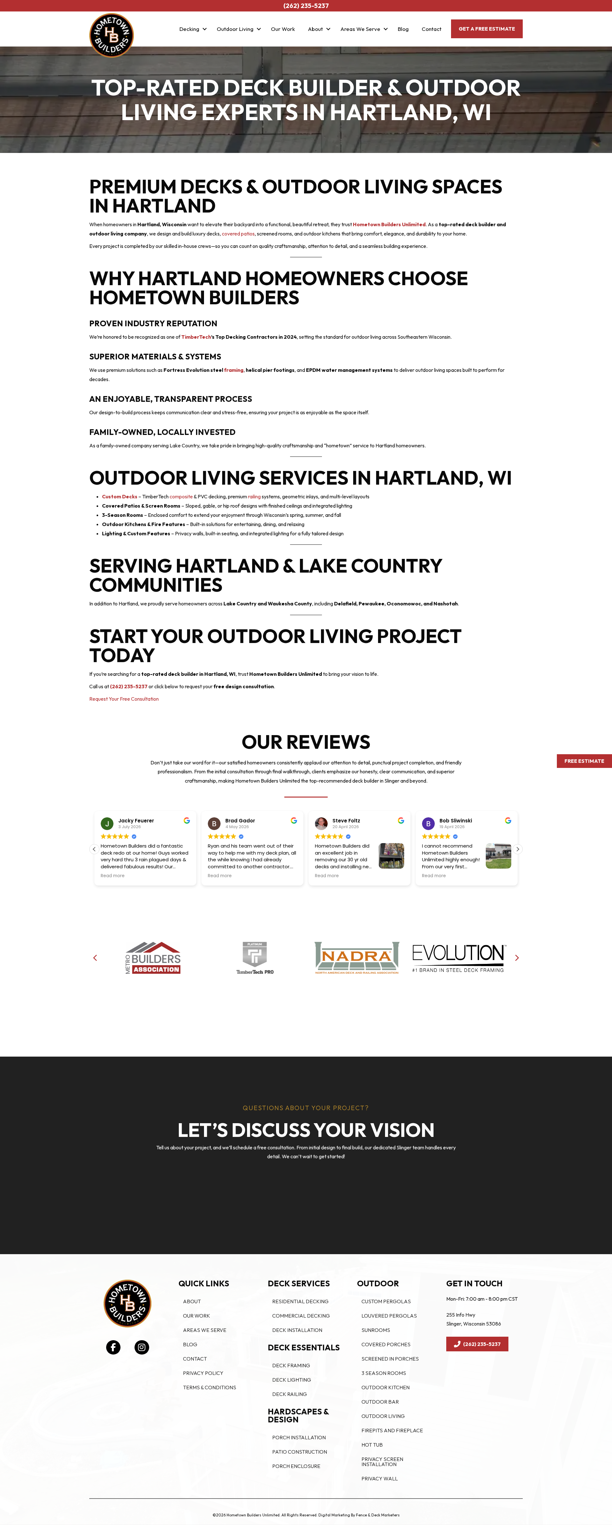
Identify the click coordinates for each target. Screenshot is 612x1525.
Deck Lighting (291, 1380)
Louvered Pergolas (389, 1315)
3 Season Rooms (383, 1373)
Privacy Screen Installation (382, 1461)
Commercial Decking (301, 1315)
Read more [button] (113, 876)
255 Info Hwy (460, 1315)
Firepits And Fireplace (392, 1430)
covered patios (238, 233)
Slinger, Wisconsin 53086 (473, 1323)
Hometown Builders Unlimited (389, 224)
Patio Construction (299, 1452)
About (315, 28)
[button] (204, 29)
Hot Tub (372, 1445)
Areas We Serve (360, 28)
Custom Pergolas (386, 1301)
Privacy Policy (203, 1373)
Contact (431, 28)
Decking (189, 28)
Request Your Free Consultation (124, 699)
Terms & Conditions (209, 1387)
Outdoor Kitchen (385, 1387)
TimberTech (196, 337)
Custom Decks (119, 496)
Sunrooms (375, 1330)
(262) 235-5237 (129, 686)
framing (234, 370)
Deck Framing (291, 1365)
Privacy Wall (379, 1478)
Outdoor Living (235, 28)
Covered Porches (386, 1344)
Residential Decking (300, 1301)
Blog (403, 28)
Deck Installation (297, 1330)
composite (181, 496)
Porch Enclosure (296, 1466)
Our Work (283, 28)
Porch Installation (299, 1437)
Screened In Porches (390, 1358)
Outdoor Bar (380, 1402)
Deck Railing (289, 1394)
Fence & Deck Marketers (378, 1515)
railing (254, 496)
